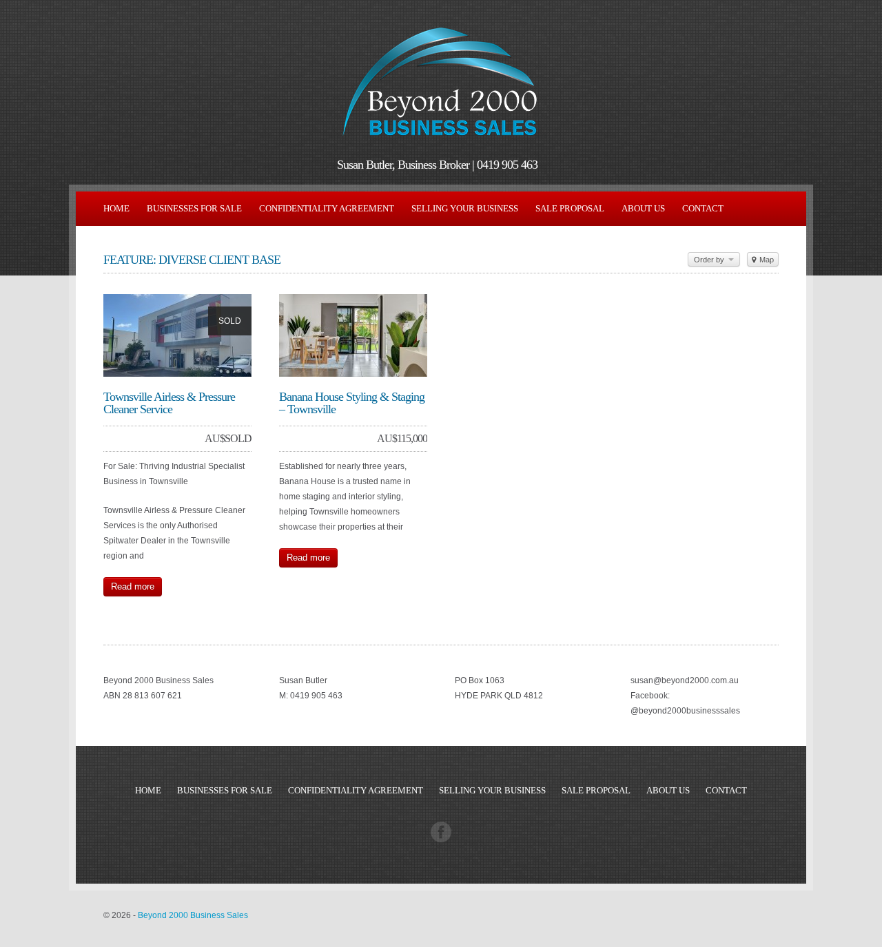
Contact (703, 208)
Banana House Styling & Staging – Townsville (351, 403)
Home (116, 208)
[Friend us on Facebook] (441, 839)
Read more (132, 586)
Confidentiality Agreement (326, 208)
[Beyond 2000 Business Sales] (441, 142)
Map (765, 260)
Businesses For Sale (194, 208)
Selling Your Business (464, 208)
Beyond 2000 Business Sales (193, 915)
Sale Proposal (569, 208)
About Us (643, 208)
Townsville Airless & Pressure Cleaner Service (169, 403)
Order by (710, 260)
